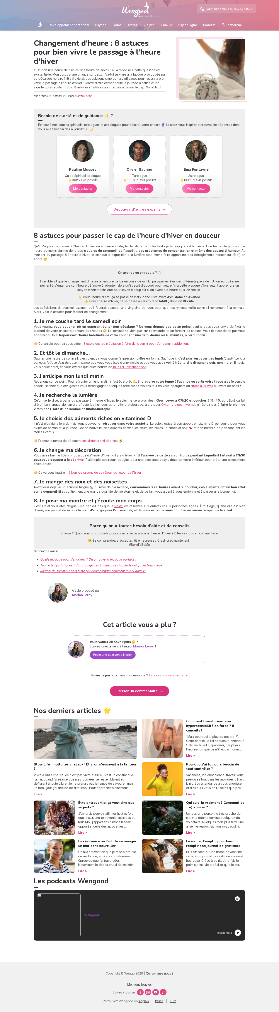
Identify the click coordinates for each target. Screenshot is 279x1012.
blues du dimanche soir (129, 367)
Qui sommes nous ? (160, 973)
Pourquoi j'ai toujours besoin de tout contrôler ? (212, 766)
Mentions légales (139, 984)
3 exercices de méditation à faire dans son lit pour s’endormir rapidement (136, 343)
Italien (159, 1001)
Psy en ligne (187, 25)
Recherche (233, 25)
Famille (166, 25)
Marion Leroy (83, 96)
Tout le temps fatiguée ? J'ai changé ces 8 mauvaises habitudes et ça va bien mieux (101, 565)
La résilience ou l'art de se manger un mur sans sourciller (107, 843)
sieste (118, 506)
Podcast (209, 25)
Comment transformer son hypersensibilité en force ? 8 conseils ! (210, 726)
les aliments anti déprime (100, 441)
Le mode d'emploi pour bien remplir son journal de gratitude (213, 843)
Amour (132, 25)
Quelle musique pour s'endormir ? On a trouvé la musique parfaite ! (88, 559)
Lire (37, 794)
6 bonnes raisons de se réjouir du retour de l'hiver (104, 472)
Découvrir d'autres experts (137, 209)
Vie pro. (149, 25)
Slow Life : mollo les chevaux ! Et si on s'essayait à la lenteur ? (85, 766)
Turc (173, 1001)
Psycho (100, 25)
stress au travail (202, 386)
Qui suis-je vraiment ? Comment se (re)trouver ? (215, 805)
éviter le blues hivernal (178, 404)
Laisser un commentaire (137, 691)
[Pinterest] (163, 992)
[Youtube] (155, 992)
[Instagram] (148, 992)
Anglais (144, 1001)
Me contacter (82, 188)
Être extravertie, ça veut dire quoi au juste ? (106, 805)
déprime (77, 459)
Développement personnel (69, 25)
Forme (117, 25)
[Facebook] (140, 992)
